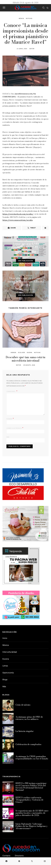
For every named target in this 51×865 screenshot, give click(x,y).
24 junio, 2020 (22, 289)
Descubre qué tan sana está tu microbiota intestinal (25, 359)
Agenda (13, 352)
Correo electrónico (14, 428)
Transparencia (29, 241)
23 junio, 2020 (22, 48)
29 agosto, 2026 (29, 365)
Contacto (6, 855)
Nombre (10, 418)
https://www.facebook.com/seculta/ (17, 214)
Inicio (4, 638)
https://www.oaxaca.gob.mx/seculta (17, 220)
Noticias (29, 18)
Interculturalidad (9, 652)
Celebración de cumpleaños (28, 744)
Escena (29, 352)
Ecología (21, 352)
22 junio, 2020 (22, 255)
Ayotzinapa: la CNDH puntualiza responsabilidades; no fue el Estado (31, 757)
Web (7, 437)
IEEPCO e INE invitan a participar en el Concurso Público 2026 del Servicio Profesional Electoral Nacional (31, 786)
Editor (31, 48)
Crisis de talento (22, 704)
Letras (5, 666)
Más (4, 686)
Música (21, 18)
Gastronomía (8, 672)
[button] (48, 8)
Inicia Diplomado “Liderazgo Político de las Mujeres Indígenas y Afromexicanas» (31, 826)
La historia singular (24, 731)
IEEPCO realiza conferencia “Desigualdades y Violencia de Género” (29, 799)
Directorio (19, 855)
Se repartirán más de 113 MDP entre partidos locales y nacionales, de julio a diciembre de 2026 (31, 813)
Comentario (11, 391)
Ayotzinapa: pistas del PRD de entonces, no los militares (29, 718)
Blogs (4, 679)
